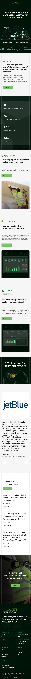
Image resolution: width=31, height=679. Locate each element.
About (3, 650)
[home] (15, 3)
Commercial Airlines (23, 634)
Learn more (6, 176)
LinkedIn (20, 650)
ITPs (19, 637)
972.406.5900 (5, 665)
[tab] (13, 463)
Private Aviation (22, 641)
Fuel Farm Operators (23, 639)
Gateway (4, 634)
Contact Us (15, 585)
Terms (15, 677)
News (3, 652)
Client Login (5, 654)
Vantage (4, 637)
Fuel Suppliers (21, 643)
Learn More (8, 87)
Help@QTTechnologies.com (9, 667)
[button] (2, 3)
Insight (3, 639)
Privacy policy (6, 677)
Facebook (20, 652)
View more (8, 488)
